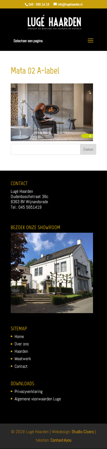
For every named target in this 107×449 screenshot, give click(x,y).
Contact (21, 366)
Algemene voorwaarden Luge (38, 399)
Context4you (60, 440)
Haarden (21, 351)
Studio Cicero (83, 432)
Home (19, 336)
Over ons (22, 344)
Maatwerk (23, 358)
